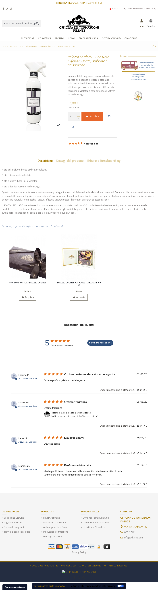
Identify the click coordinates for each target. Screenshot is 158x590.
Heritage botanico (52, 536)
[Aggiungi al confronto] (73, 127)
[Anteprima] (32, 279)
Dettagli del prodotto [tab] (70, 161)
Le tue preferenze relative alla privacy (92, 586)
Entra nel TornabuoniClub (96, 517)
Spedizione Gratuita (14, 517)
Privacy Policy (79, 552)
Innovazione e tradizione (55, 531)
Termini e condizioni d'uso (17, 531)
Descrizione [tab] (45, 161)
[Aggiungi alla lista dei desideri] (109, 116)
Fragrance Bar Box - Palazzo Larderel (27, 283)
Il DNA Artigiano (51, 517)
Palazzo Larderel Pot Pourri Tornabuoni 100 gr (79, 284)
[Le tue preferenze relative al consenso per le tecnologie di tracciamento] (14, 587)
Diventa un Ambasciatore (96, 522)
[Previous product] (153, 46)
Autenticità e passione (54, 522)
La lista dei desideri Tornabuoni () (141, 9)
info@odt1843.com (133, 537)
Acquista (94, 116)
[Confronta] (27, 279)
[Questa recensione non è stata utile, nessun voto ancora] (144, 390)
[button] (44, 38)
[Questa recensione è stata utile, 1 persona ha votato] (138, 484)
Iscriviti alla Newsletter (94, 527)
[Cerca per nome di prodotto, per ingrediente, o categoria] (37, 23)
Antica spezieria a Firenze (56, 527)
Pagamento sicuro (13, 522)
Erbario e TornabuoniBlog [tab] (104, 161)
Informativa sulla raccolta (49, 586)
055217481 (129, 532)
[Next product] (155, 46)
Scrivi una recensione (100, 342)
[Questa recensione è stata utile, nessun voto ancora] (138, 390)
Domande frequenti (14, 527)
